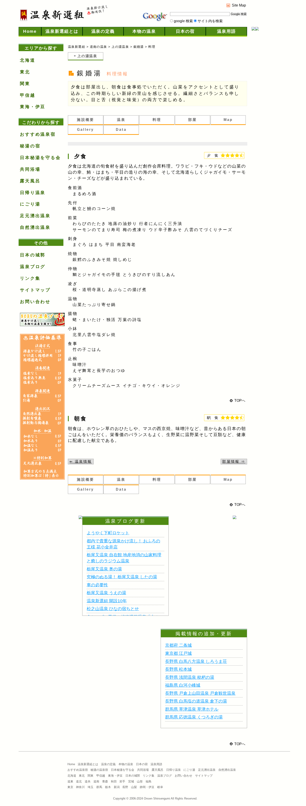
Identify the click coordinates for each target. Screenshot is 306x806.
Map (228, 120)
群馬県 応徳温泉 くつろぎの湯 (194, 717)
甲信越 (27, 95)
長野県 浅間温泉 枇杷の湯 (189, 677)
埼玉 (90, 787)
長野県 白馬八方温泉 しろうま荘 (196, 661)
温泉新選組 (76, 46)
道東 (70, 781)
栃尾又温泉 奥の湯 (104, 569)
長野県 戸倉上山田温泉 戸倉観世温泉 (200, 693)
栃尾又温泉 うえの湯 (106, 592)
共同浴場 (30, 169)
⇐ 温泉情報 (80, 461)
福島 (148, 781)
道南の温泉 (98, 46)
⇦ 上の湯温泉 (85, 56)
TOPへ (239, 400)
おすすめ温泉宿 (38, 134)
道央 (88, 781)
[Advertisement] (269, 106)
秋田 (114, 781)
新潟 (117, 787)
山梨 (134, 787)
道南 (96, 781)
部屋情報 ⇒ (233, 461)
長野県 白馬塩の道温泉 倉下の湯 (196, 701)
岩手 (122, 781)
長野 (125, 787)
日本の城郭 (32, 255)
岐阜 (160, 787)
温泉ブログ (32, 266)
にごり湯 (30, 204)
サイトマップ (35, 290)
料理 (157, 120)
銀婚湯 (139, 46)
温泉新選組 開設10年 (107, 600)
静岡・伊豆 (147, 787)
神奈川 (80, 787)
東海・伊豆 (32, 106)
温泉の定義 (103, 31)
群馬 (99, 787)
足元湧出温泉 (35, 215)
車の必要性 (97, 585)
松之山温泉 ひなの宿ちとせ (113, 608)
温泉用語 (226, 31)
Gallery (85, 129)
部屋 (192, 120)
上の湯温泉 (120, 46)
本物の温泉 (144, 31)
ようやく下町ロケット (108, 533)
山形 (140, 781)
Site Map (239, 5)
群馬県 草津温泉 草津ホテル (191, 709)
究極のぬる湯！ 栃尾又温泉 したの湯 (122, 576)
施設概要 (85, 120)
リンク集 (30, 278)
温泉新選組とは (61, 31)
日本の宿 (185, 31)
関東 (25, 83)
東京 (70, 787)
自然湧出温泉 (35, 227)
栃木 (108, 787)
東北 (25, 72)
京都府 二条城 (178, 645)
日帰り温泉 (32, 192)
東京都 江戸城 (178, 653)
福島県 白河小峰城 (182, 685)
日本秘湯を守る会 (40, 157)
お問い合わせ (35, 301)
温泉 (121, 120)
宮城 (131, 781)
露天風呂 (30, 181)
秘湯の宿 (30, 146)
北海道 (27, 60)
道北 (79, 781)
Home (30, 31)
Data (121, 129)
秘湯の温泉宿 (99, 769)
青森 (105, 781)
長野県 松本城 (178, 669)
